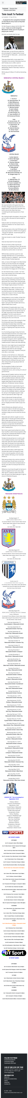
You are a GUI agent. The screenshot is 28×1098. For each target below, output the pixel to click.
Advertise (6, 1082)
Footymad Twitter (9, 1061)
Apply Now (11, 1072)
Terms (6, 1080)
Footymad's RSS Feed (10, 1063)
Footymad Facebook (9, 1059)
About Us (6, 1077)
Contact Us (7, 1084)
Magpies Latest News (9, 10)
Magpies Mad (13, 8)
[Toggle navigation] (3, 2)
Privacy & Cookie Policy (10, 1078)
